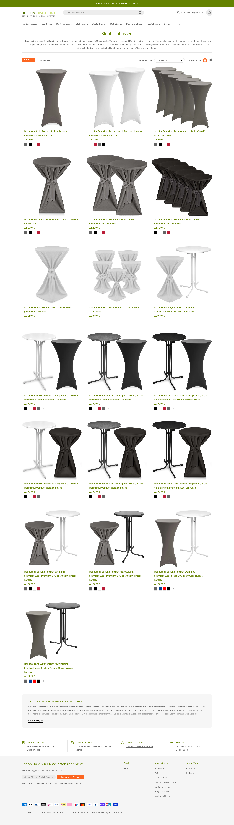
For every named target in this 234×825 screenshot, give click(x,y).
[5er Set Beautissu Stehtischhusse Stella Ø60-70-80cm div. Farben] (182, 97)
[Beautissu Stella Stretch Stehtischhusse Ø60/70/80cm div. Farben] (52, 97)
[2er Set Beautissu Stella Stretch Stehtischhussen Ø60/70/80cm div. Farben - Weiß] (90, 144)
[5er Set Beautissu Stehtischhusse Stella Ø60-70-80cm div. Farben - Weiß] (164, 144)
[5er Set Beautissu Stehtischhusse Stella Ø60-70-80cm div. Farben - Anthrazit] (155, 144)
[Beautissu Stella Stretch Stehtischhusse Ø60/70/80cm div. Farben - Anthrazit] (25, 144)
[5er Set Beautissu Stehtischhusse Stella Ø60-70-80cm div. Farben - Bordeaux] (168, 144)
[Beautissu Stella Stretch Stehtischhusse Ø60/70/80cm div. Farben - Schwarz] (30, 144)
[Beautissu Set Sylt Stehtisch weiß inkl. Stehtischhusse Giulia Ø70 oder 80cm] (182, 273)
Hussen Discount (37, 812)
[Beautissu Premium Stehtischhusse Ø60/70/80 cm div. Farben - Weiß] (34, 232)
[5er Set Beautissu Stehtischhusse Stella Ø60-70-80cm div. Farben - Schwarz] (160, 144)
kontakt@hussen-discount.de (139, 746)
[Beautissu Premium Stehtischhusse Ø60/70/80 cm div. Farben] (52, 185)
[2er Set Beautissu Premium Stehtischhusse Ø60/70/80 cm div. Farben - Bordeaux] (103, 232)
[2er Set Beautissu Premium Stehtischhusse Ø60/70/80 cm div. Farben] (117, 185)
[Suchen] (140, 12)
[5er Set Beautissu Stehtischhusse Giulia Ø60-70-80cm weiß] (117, 273)
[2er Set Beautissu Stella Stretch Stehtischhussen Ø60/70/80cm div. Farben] (117, 97)
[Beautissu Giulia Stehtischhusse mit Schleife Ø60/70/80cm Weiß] (52, 273)
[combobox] (103, 12)
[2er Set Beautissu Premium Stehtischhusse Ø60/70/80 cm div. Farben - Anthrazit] (90, 232)
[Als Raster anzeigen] (205, 60)
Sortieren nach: (145, 60)
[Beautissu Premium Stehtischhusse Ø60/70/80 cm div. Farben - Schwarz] (30, 232)
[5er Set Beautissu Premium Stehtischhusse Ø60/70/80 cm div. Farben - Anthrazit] (164, 232)
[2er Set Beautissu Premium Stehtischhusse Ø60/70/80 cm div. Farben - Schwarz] (95, 232)
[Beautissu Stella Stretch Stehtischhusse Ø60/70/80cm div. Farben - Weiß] (34, 144)
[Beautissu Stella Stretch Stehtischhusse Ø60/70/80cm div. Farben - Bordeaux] (38, 144)
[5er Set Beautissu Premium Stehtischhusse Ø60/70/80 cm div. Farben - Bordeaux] (168, 232)
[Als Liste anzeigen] (210, 60)
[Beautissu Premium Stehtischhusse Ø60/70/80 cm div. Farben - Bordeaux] (38, 232)
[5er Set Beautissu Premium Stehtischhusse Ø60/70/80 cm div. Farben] (182, 185)
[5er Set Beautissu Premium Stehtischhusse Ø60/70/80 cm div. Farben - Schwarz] (155, 232)
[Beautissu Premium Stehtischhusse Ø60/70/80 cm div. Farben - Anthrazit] (25, 232)
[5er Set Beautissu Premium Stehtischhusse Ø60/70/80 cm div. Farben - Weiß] (160, 232)
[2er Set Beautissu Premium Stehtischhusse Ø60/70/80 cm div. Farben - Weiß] (99, 232)
